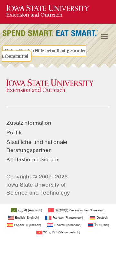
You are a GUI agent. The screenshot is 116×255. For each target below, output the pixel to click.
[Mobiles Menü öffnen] (104, 36)
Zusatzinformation (28, 122)
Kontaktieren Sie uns (33, 159)
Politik (14, 132)
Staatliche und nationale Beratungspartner (36, 146)
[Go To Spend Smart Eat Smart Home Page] (47, 11)
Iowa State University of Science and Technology (38, 188)
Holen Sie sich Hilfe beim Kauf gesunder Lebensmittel (44, 53)
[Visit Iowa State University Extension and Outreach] (58, 86)
